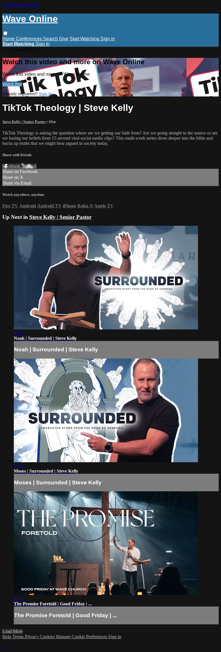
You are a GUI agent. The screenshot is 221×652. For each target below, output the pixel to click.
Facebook (11, 166)
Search (51, 38)
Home (9, 38)
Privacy (32, 636)
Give (63, 38)
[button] (5, 33)
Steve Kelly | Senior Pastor (24, 122)
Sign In (42, 43)
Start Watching (85, 38)
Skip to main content (21, 4)
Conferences (29, 38)
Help (7, 636)
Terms (18, 636)
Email (31, 166)
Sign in (107, 38)
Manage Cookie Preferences (82, 636)
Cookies (48, 636)
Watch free (12, 84)
